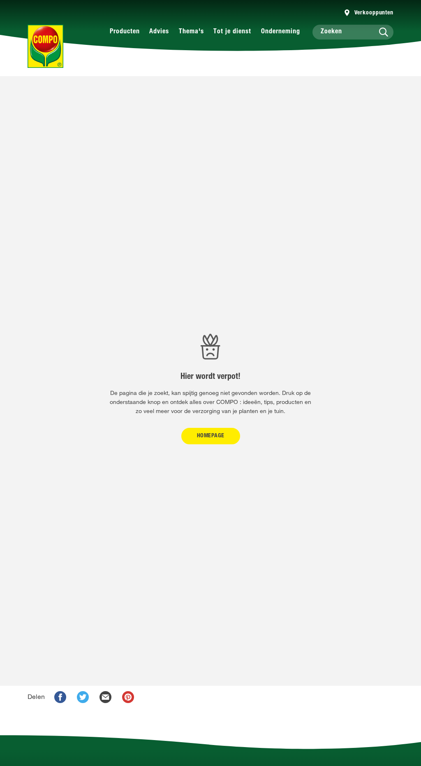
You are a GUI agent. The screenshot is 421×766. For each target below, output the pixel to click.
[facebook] (60, 697)
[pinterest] (128, 697)
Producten (125, 32)
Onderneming (280, 32)
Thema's (191, 32)
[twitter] (83, 697)
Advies (159, 32)
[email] (105, 697)
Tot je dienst (232, 32)
